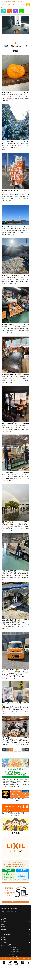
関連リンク (15, 956)
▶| (27, 749)
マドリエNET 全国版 (5, 1)
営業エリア (12, 958)
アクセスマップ (23, 958)
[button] (14, 32)
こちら (10, 786)
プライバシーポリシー (15, 954)
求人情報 (17, 958)
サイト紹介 (4, 942)
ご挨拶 (2, 958)
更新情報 (3, 939)
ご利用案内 (15, 949)
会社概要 (6, 958)
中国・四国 (12, 1)
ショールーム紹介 (6, 945)
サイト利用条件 (15, 952)
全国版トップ (15, 947)
